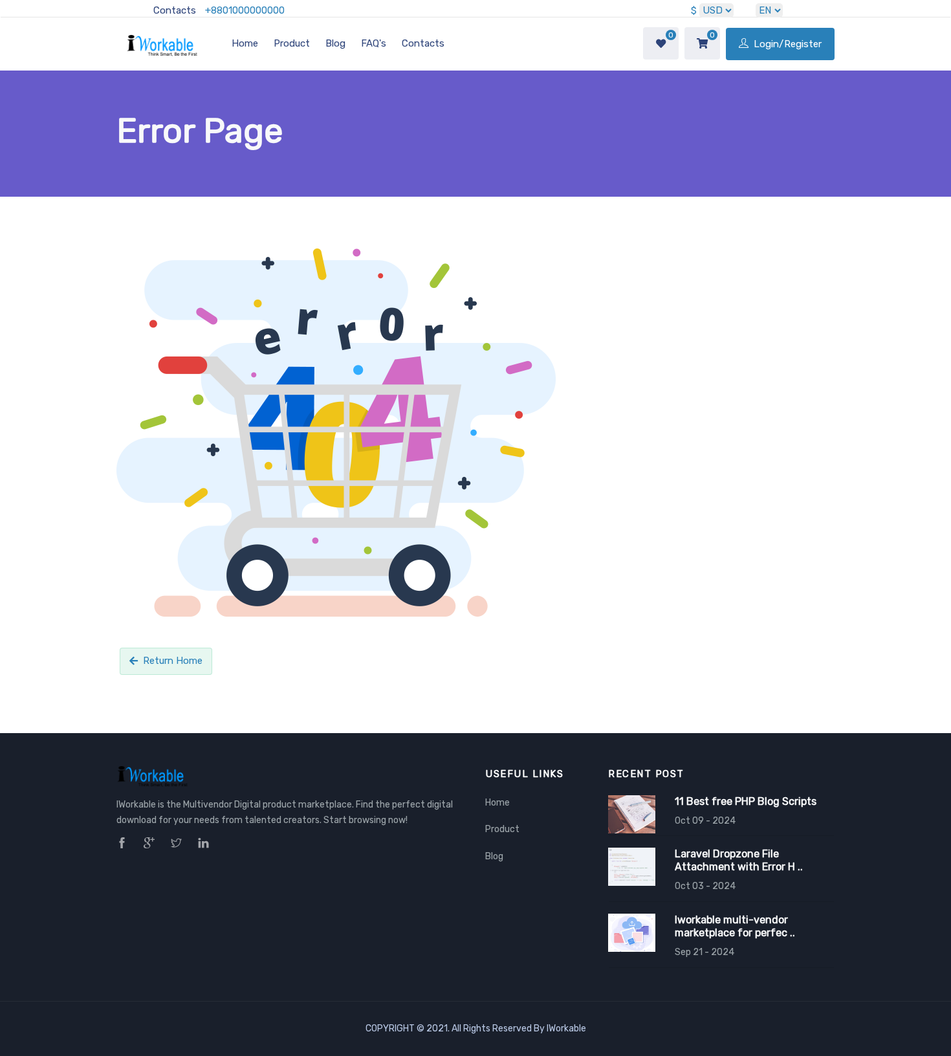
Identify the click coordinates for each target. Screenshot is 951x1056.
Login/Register (786, 44)
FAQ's (373, 43)
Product (292, 43)
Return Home (172, 660)
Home (245, 43)
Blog (335, 43)
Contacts (174, 10)
